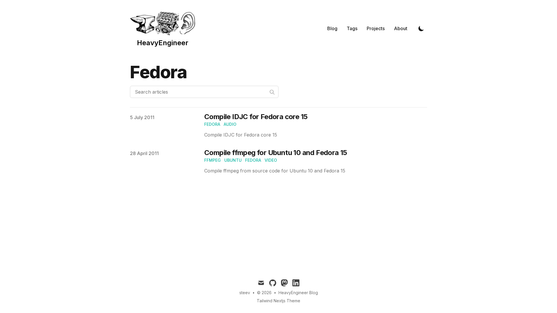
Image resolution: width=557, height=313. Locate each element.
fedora (212, 124)
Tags (352, 28)
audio (230, 124)
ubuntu (233, 160)
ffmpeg (212, 160)
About (400, 28)
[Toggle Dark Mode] (421, 28)
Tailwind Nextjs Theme (278, 300)
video (271, 160)
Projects (376, 28)
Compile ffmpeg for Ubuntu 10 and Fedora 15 (275, 152)
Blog (332, 28)
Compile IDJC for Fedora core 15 (256, 116)
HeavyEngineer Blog (298, 292)
